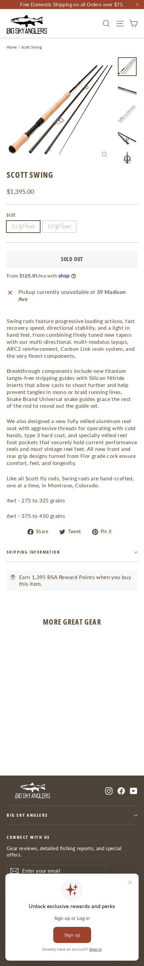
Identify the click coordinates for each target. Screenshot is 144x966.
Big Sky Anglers (27, 815)
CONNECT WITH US (28, 837)
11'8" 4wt (23, 226)
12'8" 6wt (59, 226)
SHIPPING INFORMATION (33, 552)
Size (11, 215)
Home (12, 47)
